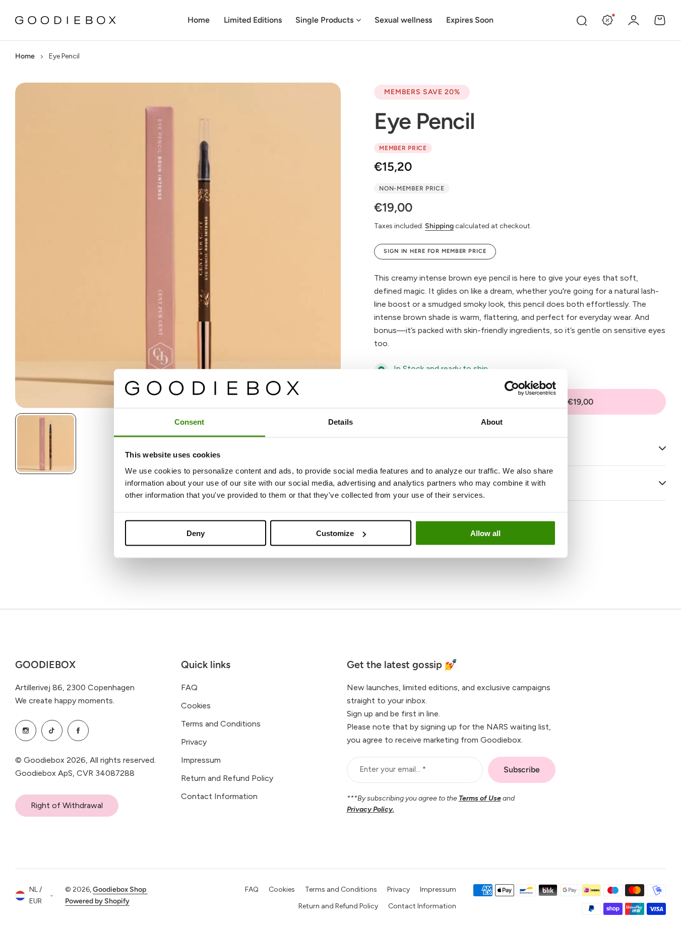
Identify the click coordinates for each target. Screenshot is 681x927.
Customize (335, 533)
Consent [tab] (189, 421)
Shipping (439, 226)
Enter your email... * (392, 769)
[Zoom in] (178, 245)
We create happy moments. (64, 700)
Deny (196, 533)
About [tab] (492, 421)
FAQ (189, 687)
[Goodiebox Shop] (65, 20)
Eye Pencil (424, 121)
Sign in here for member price (435, 251)
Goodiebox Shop (120, 889)
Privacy (194, 742)
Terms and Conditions (221, 724)
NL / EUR (35, 895)
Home (25, 56)
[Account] (634, 20)
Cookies (196, 705)
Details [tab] (340, 421)
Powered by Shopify (97, 901)
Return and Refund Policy (227, 778)
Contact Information (219, 796)
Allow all (485, 533)
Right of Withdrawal (67, 805)
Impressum (201, 760)
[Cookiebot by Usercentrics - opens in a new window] (512, 388)
